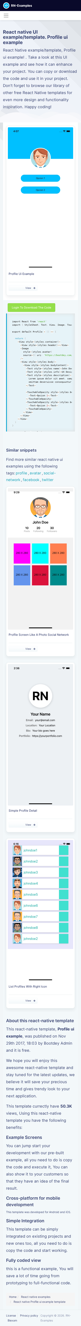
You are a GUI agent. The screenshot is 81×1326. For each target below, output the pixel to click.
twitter (47, 480)
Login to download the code (31, 307)
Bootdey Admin (58, 1043)
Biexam (12, 1320)
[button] (78, 5)
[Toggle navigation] (6, 15)
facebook (31, 480)
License (11, 1315)
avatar (35, 473)
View (28, 287)
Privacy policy (29, 1315)
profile (21, 473)
